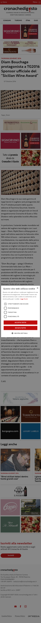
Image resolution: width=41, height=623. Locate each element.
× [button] (37, 288)
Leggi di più (24, 299)
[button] (20, 333)
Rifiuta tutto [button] (20, 328)
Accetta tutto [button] (20, 322)
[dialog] (20, 311)
